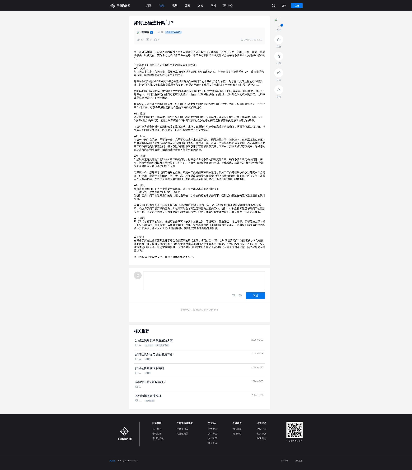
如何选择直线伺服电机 (149, 368)
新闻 (149, 5)
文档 (200, 5)
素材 (187, 5)
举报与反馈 (158, 438)
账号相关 (156, 428)
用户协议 (284, 461)
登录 (284, 5)
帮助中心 (227, 5)
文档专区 (212, 438)
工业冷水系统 (162, 345)
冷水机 (149, 345)
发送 (255, 295)
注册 (297, 5)
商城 (213, 5)
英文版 (112, 461)
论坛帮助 (237, 433)
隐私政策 (299, 461)
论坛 (161, 5)
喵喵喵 (145, 32)
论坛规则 (237, 428)
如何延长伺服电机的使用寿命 (154, 354)
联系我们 (261, 438)
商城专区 (212, 443)
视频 (174, 5)
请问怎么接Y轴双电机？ (150, 382)
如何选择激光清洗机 (148, 395)
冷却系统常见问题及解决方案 (154, 340)
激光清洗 (150, 401)
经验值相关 (182, 433)
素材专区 (212, 433)
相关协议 (261, 433)
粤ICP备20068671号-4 (128, 461)
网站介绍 (261, 428)
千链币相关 (182, 428)
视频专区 (212, 428)
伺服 (148, 359)
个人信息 (156, 433)
